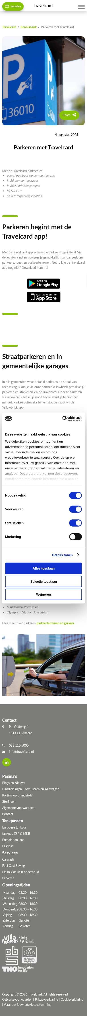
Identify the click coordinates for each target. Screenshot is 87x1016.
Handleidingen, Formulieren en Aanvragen (30, 789)
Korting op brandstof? (17, 795)
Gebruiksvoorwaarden (17, 999)
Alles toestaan (44, 568)
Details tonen (62, 555)
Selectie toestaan (43, 581)
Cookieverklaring (72, 999)
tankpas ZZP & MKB (16, 833)
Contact (7, 814)
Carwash (8, 859)
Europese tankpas (14, 827)
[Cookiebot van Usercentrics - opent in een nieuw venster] (62, 418)
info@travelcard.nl (21, 751)
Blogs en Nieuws (13, 783)
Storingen (8, 801)
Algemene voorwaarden (18, 808)
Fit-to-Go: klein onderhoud (20, 872)
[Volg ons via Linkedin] (6, 762)
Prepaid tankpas (13, 840)
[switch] (75, 509)
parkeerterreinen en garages (55, 623)
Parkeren (8, 878)
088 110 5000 (19, 745)
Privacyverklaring (46, 999)
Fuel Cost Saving (13, 865)
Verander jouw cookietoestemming (27, 1004)
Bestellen (15, 6)
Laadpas (7, 846)
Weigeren (43, 594)
